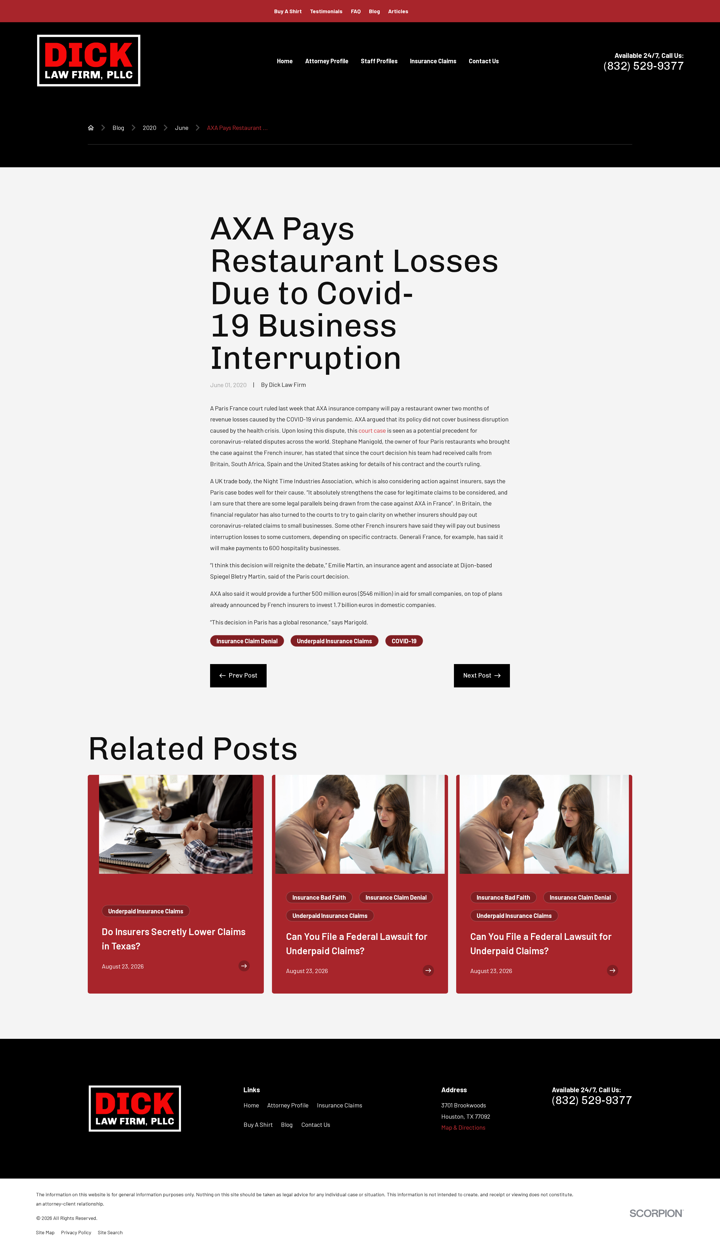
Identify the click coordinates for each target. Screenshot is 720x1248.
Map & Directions (463, 1127)
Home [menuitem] (285, 60)
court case (372, 430)
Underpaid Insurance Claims (334, 640)
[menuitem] (45, 1232)
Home (251, 1105)
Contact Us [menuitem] (484, 60)
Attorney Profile (288, 1105)
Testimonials (326, 11)
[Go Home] (91, 128)
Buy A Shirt (288, 11)
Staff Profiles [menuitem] (379, 60)
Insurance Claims (339, 1105)
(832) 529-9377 (644, 65)
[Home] (88, 60)
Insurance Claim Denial (247, 640)
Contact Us (315, 1124)
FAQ (356, 11)
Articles (398, 11)
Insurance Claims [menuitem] (433, 60)
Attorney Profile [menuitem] (326, 60)
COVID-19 (404, 640)
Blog (374, 11)
